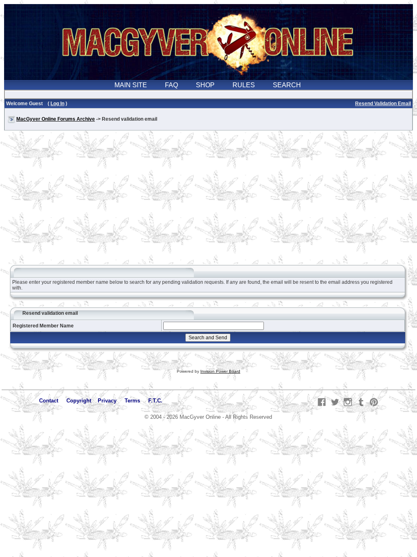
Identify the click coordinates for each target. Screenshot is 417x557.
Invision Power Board (220, 371)
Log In (57, 103)
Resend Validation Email (383, 103)
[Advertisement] (208, 201)
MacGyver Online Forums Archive (55, 119)
